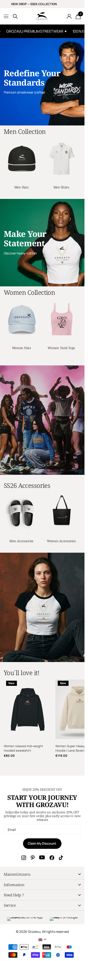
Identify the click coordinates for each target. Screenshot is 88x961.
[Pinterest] (32, 857)
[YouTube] (42, 858)
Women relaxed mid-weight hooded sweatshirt (23, 748)
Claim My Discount (42, 843)
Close (42, 874)
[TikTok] (61, 857)
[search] (15, 16)
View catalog (6, 16)
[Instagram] (23, 857)
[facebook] (52, 857)
